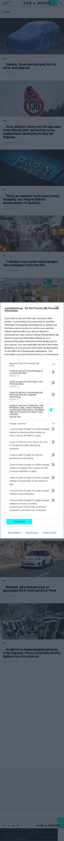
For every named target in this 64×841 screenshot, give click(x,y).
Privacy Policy (49, 532)
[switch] (52, 371)
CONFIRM (19, 522)
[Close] (58, 308)
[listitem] (32, 364)
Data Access (32, 532)
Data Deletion (14, 532)
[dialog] (32, 420)
